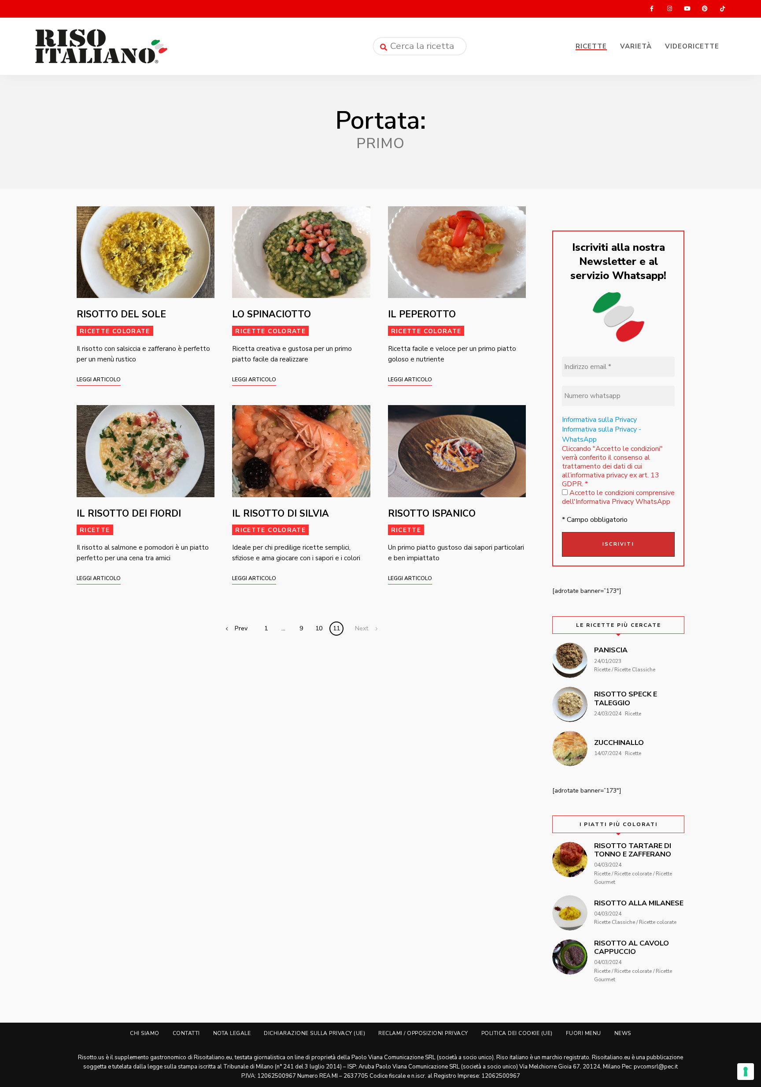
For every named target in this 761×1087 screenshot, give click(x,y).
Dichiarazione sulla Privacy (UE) (314, 1033)
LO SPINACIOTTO (271, 314)
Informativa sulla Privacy (599, 419)
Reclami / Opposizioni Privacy (423, 1033)
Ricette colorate (115, 331)
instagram (669, 9)
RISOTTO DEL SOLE (121, 314)
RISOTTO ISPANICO (432, 513)
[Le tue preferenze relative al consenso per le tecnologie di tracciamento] (745, 1071)
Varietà (636, 46)
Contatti (186, 1033)
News (622, 1033)
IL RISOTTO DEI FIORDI (129, 513)
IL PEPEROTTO (422, 314)
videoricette (692, 46)
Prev (241, 628)
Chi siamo (144, 1033)
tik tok (722, 9)
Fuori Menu (583, 1033)
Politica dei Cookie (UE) (517, 1033)
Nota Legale (232, 1033)
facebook (652, 9)
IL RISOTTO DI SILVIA (280, 513)
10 (318, 628)
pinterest (704, 9)
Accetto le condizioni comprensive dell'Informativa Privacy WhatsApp (618, 497)
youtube (687, 9)
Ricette (591, 46)
